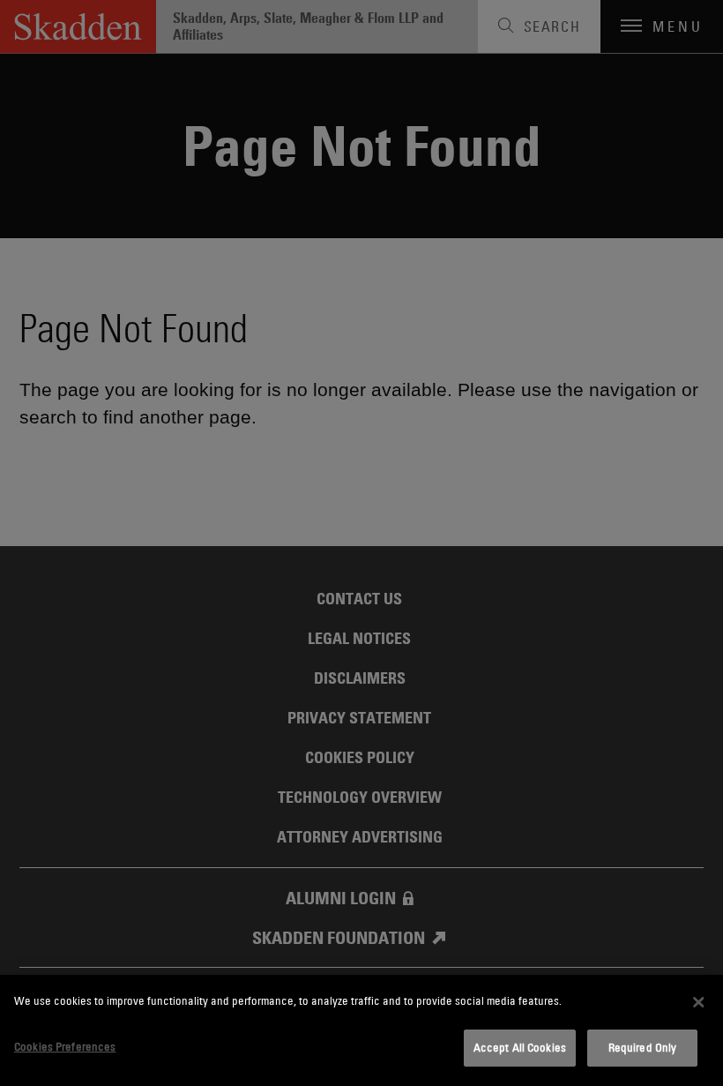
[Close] (698, 1002)
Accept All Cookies (519, 1047)
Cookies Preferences (65, 1046)
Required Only (642, 1047)
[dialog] (361, 1030)
